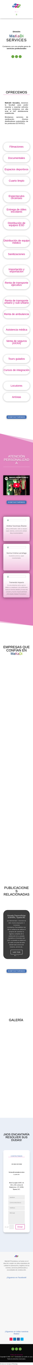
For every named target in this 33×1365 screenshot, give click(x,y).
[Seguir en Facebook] (12, 56)
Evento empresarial (17, 923)
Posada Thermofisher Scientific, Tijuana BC (16, 916)
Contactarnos (16, 417)
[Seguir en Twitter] (16, 56)
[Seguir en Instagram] (20, 56)
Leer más (16, 952)
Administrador (13, 921)
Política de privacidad (16, 1354)
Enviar (20, 1227)
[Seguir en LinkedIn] (14, 1339)
